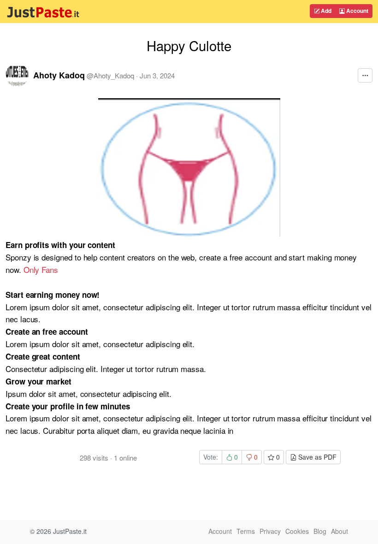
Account (356, 10)
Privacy (270, 531)
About (339, 531)
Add (325, 10)
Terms (245, 531)
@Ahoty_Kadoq (110, 75)
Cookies (297, 531)
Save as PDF (316, 456)
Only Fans (41, 269)
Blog (319, 531)
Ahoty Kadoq (59, 75)
